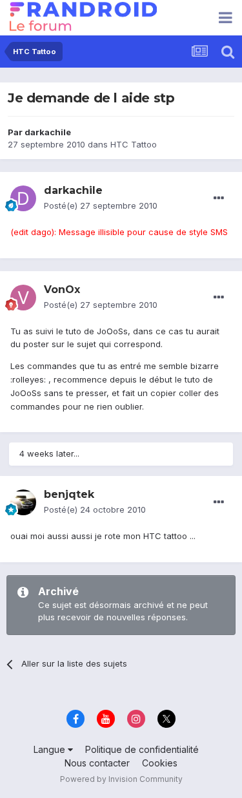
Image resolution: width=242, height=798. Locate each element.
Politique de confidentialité (142, 749)
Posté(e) (100, 205)
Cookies (159, 762)
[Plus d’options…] (219, 198)
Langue (51, 749)
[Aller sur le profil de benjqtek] (23, 502)
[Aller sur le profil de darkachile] (23, 198)
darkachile (48, 132)
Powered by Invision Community (121, 779)
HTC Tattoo (133, 144)
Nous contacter (97, 762)
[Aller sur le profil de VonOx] (23, 297)
